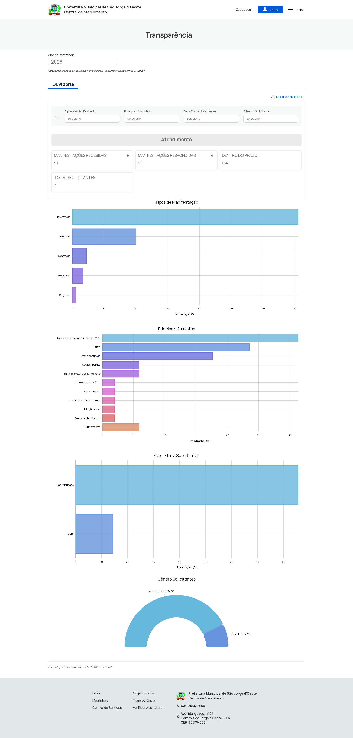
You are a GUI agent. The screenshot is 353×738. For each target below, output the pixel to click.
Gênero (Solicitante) (257, 111)
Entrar (274, 10)
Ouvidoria (63, 84)
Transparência (144, 700)
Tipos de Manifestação (80, 111)
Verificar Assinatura (147, 708)
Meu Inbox (100, 700)
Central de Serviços (107, 708)
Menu (300, 10)
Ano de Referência (61, 55)
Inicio (96, 693)
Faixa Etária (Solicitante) (200, 111)
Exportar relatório (289, 97)
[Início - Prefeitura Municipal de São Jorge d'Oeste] (54, 9)
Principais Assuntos (137, 111)
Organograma (143, 693)
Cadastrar (243, 9)
